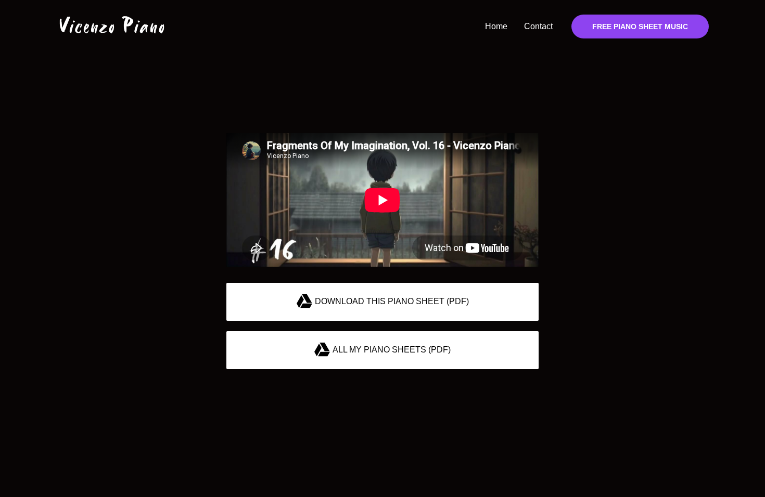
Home (496, 26)
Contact (538, 26)
